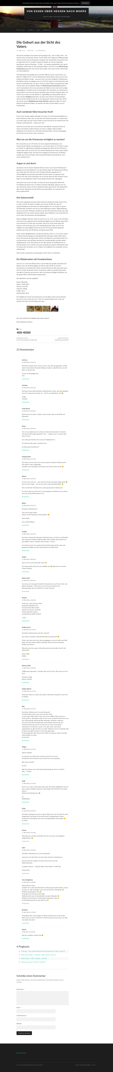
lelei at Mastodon (21, 1053)
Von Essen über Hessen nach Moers (56, 11)
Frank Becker (26, 408)
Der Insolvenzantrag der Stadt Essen (27, 339)
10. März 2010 (21, 50)
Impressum (46, 30)
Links (38, 30)
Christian (30, 50)
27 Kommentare (41, 50)
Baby (20, 329)
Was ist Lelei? (21, 30)
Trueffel (24, 531)
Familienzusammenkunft (61, 339)
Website (19, 1023)
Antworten (25, 379)
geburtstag (27, 332)
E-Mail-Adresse (22, 1015)
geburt (20, 332)
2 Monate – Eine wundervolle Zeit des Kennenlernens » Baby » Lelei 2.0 (43, 951)
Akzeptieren (85, 3)
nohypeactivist (26, 456)
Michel (24, 929)
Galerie (30, 30)
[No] (111, 3)
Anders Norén (86, 1065)
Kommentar (21, 989)
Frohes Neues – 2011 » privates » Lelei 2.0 (34, 958)
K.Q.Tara (24, 360)
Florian (24, 830)
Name (19, 1007)
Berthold (24, 910)
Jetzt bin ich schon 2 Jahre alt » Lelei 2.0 (33, 962)
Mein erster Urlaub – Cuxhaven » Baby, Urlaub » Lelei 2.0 (38, 955)
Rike (23, 706)
